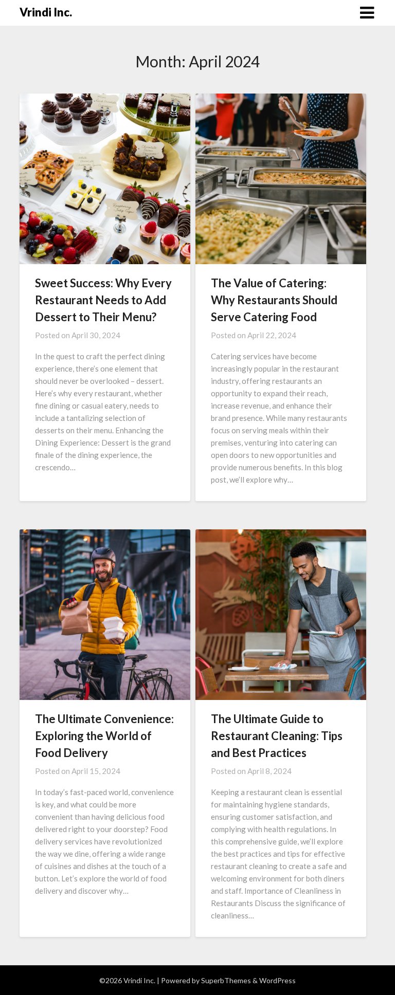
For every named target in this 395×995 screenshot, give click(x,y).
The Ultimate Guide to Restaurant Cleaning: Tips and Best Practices (277, 736)
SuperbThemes (226, 980)
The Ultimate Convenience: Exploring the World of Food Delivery (104, 736)
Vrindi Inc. (46, 12)
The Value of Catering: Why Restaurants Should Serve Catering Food (274, 300)
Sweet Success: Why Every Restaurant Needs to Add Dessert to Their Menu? (103, 300)
